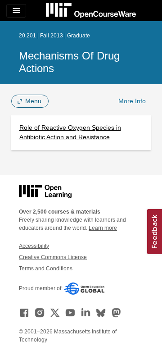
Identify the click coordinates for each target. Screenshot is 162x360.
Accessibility (34, 246)
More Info (132, 101)
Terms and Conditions (45, 268)
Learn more (103, 228)
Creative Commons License (53, 257)
